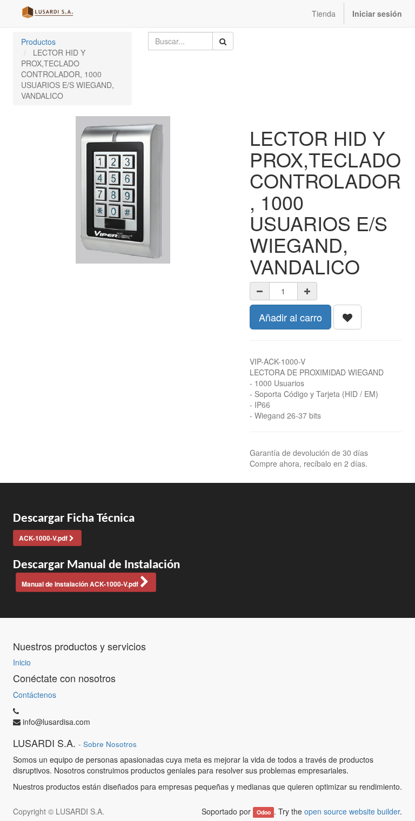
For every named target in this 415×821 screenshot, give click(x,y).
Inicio (22, 662)
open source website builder (352, 811)
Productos (38, 41)
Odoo (264, 812)
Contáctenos (34, 694)
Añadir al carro (290, 317)
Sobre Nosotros (110, 744)
